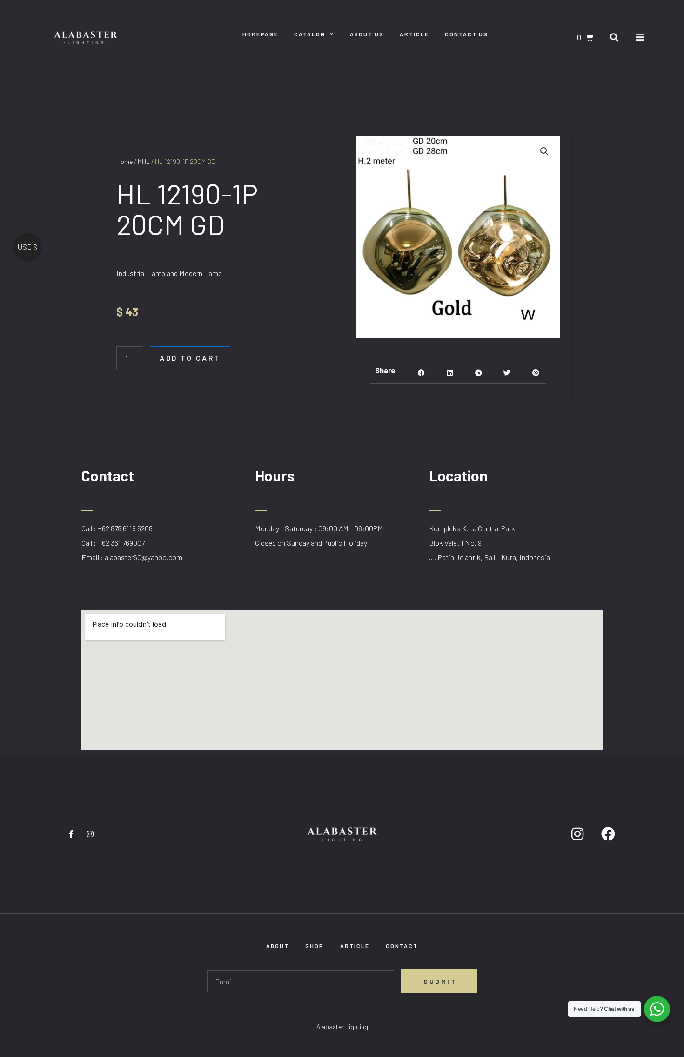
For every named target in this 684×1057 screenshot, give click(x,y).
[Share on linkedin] (449, 372)
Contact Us (466, 34)
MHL (144, 161)
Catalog (309, 34)
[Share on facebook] (421, 372)
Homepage (260, 34)
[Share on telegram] (478, 372)
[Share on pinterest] (535, 372)
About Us (367, 34)
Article (414, 34)
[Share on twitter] (506, 372)
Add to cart (190, 357)
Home (124, 161)
